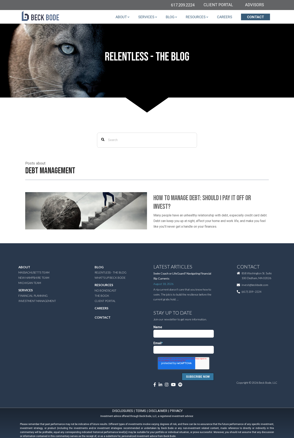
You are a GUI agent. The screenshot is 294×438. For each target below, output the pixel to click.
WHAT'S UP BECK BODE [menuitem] (110, 277)
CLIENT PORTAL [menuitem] (105, 301)
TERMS (141, 411)
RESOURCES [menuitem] (104, 285)
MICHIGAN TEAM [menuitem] (29, 283)
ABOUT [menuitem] (24, 267)
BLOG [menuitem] (99, 267)
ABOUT (121, 17)
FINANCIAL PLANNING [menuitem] (33, 295)
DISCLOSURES (122, 411)
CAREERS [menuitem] (101, 308)
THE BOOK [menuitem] (102, 295)
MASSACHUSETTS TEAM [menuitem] (33, 272)
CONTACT (255, 17)
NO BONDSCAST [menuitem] (105, 290)
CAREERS (224, 17)
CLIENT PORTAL (218, 4)
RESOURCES (196, 17)
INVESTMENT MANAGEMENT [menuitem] (37, 301)
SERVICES (146, 17)
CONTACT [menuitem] (103, 317)
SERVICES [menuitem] (25, 290)
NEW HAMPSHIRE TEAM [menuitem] (33, 277)
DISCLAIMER (158, 411)
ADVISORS (254, 4)
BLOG (170, 17)
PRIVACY (176, 411)
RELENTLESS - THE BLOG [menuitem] (110, 272)
